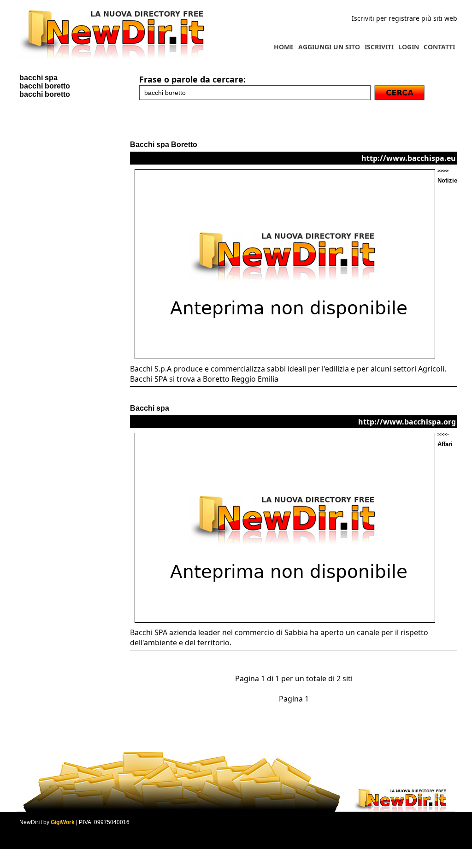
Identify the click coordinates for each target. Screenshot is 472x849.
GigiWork (63, 822)
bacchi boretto (44, 86)
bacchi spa (38, 78)
